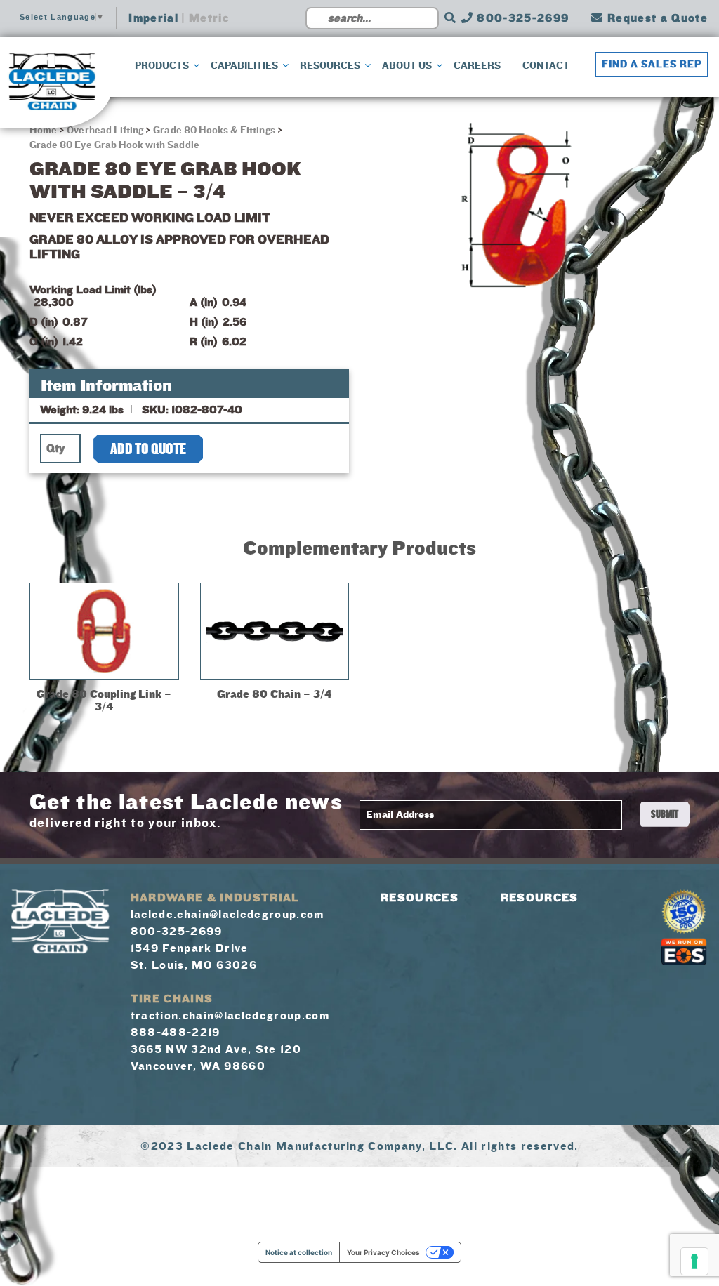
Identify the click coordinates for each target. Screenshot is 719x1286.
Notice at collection (298, 1252)
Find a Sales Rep (651, 64)
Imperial (153, 18)
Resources (420, 897)
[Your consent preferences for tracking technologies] (694, 1261)
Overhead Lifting (105, 130)
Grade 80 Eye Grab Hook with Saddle (114, 145)
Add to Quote (148, 449)
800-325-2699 (521, 18)
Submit (664, 814)
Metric (209, 18)
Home (44, 130)
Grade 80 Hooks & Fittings (214, 130)
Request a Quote (656, 18)
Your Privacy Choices (383, 1252)
